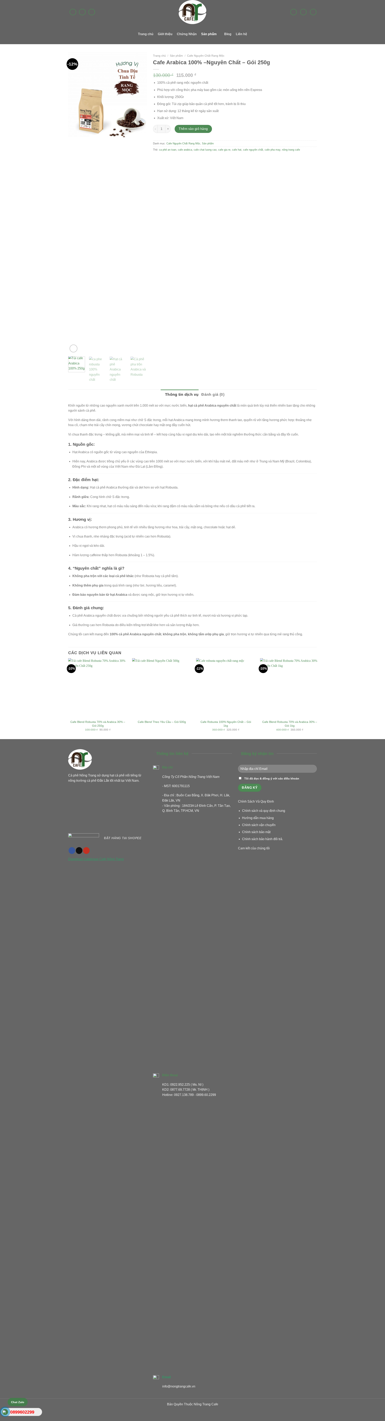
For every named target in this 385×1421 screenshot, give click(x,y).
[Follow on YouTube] (86, 850)
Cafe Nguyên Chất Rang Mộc (205, 55)
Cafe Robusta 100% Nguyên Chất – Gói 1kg (226, 723)
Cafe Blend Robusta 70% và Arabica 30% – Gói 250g (97, 723)
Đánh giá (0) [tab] (212, 394)
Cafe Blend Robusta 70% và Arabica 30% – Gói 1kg (289, 723)
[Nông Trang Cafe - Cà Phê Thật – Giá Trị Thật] (192, 12)
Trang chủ (145, 34)
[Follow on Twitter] (91, 12)
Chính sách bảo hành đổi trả (262, 839)
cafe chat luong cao (205, 149)
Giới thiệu (165, 34)
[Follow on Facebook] (73, 12)
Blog (227, 34)
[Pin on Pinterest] (178, 159)
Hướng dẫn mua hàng (258, 818)
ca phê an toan (167, 149)
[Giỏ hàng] (303, 12)
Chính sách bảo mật (256, 832)
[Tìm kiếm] (313, 12)
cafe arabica (185, 149)
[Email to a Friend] (171, 159)
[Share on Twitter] (164, 159)
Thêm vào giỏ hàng (193, 129)
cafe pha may (272, 149)
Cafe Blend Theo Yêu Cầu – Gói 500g (162, 721)
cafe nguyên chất (253, 149)
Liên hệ (241, 34)
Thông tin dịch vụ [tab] (181, 394)
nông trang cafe (291, 149)
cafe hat (236, 149)
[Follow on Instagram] (82, 12)
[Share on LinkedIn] (185, 159)
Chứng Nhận (187, 34)
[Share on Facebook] (156, 159)
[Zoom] (73, 348)
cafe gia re (224, 149)
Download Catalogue (83, 859)
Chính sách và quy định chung (263, 810)
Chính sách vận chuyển (259, 825)
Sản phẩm (209, 34)
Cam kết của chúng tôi (254, 848)
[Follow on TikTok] (79, 850)
